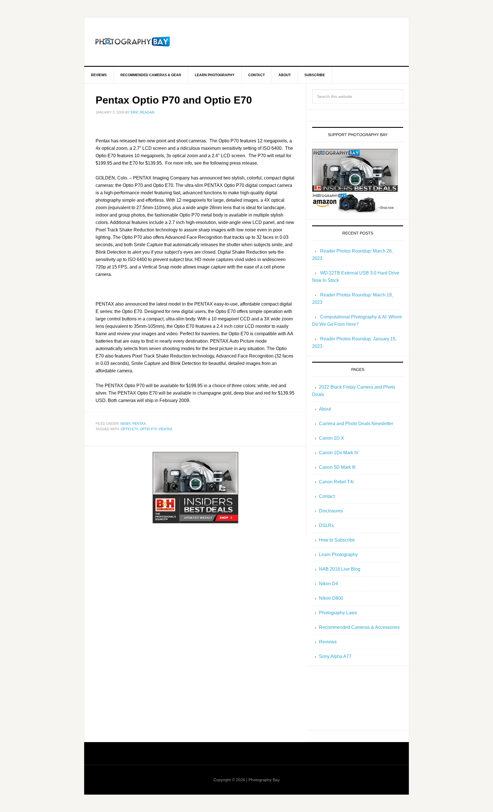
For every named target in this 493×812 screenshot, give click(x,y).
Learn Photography (338, 554)
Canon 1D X (331, 438)
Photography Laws (338, 612)
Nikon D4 (328, 583)
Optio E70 (129, 429)
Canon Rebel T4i (336, 481)
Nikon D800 (331, 598)
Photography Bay (133, 41)
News (125, 424)
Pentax (139, 424)
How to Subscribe (337, 540)
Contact (327, 496)
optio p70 (148, 429)
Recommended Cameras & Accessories (359, 627)
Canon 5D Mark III (337, 467)
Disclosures (331, 510)
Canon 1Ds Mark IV (339, 452)
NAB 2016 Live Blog (339, 569)
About (325, 409)
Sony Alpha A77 (335, 656)
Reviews (328, 641)
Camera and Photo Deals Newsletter (356, 423)
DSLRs (326, 525)
